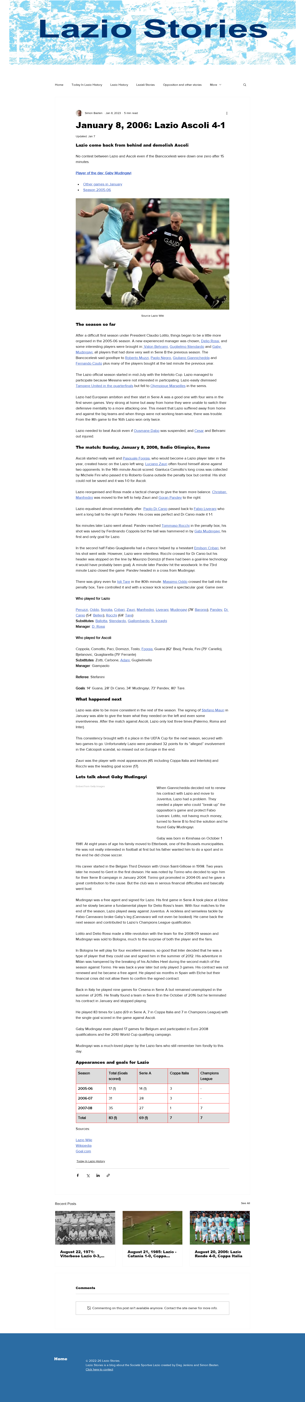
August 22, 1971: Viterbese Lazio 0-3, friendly (80, 1254)
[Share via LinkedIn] (98, 1175)
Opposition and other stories (182, 84)
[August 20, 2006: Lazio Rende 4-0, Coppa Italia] (220, 1228)
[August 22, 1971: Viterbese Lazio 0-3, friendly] (85, 1228)
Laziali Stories (145, 84)
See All (245, 1203)
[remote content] (112, 811)
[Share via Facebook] (78, 1175)
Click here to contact (99, 1369)
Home (59, 84)
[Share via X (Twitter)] (88, 1175)
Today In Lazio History (87, 84)
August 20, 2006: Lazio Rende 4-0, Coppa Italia (218, 1254)
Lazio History (119, 84)
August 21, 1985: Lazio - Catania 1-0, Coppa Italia (152, 1254)
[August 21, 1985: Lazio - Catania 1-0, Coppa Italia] (153, 1228)
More (213, 84)
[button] (245, 84)
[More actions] (226, 112)
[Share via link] (108, 1175)
